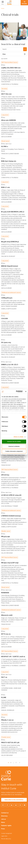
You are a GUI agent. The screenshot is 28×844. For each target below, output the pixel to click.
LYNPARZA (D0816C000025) (11, 516)
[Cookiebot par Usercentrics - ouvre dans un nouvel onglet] (16, 391)
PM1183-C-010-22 (7, 720)
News (3, 822)
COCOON (4, 318)
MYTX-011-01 (6, 634)
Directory (4, 816)
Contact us (5, 813)
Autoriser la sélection (14, 446)
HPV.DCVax (5, 475)
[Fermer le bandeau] (25, 391)
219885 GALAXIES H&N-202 (10, 68)
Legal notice (4, 836)
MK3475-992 (5, 536)
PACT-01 (4, 677)
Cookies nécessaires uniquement (14, 451)
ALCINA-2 (4, 146)
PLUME (3, 697)
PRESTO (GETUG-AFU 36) (10, 742)
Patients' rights (6, 825)
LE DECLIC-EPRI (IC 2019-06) (11, 495)
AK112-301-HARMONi (8, 120)
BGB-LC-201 (5, 187)
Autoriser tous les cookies (14, 441)
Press (3, 828)
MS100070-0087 (7, 615)
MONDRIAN (5, 593)
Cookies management (6, 833)
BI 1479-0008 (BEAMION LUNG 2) (12, 212)
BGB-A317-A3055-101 (8, 161)
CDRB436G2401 (6, 298)
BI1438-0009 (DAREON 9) (10, 242)
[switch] (24, 421)
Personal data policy (6, 838)
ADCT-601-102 (6, 94)
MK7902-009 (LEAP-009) (9, 563)
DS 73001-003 (6, 342)
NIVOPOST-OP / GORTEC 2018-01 (13, 656)
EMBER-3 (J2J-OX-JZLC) (9, 364)
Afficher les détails (18, 436)
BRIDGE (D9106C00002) (9, 266)
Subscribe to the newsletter (14, 799)
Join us (3, 819)
